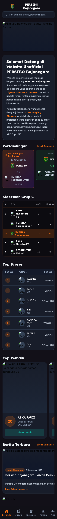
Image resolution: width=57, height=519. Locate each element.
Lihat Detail (25, 432)
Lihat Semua (45, 146)
